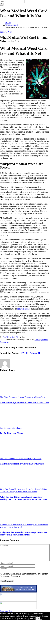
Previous (3, 32)
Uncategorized (41, 340)
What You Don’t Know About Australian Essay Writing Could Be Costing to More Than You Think (23, 490)
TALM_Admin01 (10, 337)
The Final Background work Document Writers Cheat (22, 397)
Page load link (6, 611)
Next (10, 32)
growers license (23, 309)
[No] (41, 619)
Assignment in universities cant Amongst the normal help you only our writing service (23, 533)
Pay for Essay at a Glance (11, 428)
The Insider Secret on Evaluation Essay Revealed (20, 458)
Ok (38, 619)
